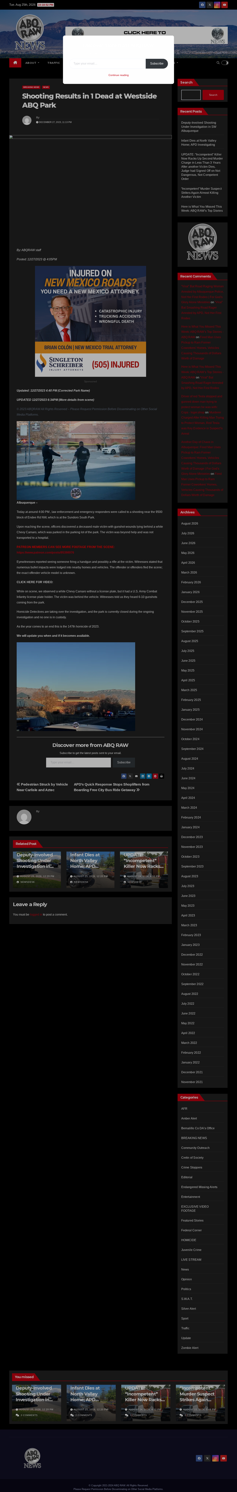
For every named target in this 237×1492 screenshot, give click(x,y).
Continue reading (119, 75)
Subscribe (156, 63)
